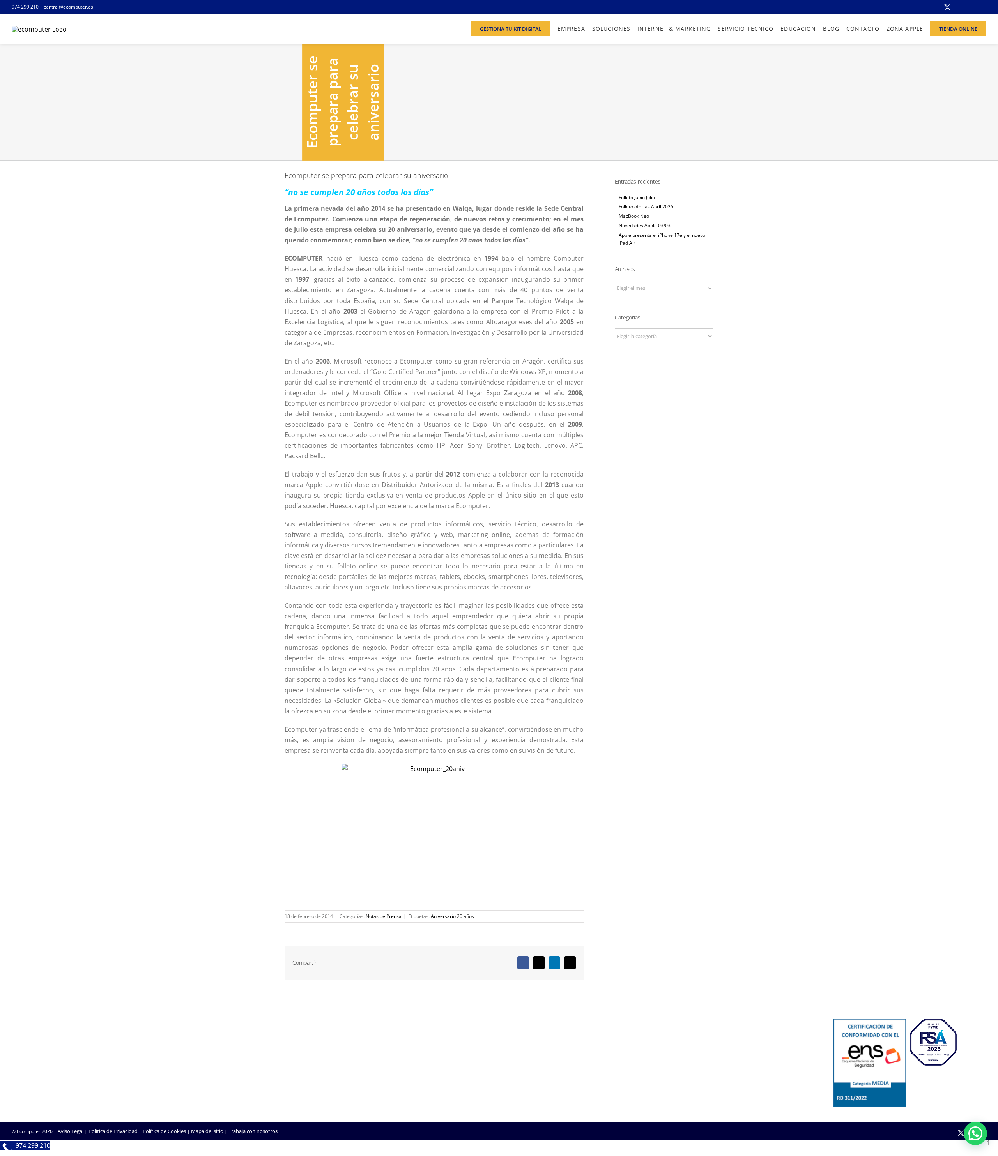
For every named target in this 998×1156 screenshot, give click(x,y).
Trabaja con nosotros (253, 1131)
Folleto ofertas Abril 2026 (646, 206)
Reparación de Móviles (695, 1060)
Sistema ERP (354, 1060)
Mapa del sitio (207, 1131)
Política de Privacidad (113, 1131)
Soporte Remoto (688, 1050)
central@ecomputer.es (68, 7)
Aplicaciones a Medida (530, 1060)
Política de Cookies (164, 1131)
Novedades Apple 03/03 (645, 225)
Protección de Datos (363, 1071)
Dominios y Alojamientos (369, 1050)
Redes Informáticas (362, 1039)
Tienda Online (521, 1050)
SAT (673, 1039)
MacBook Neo (634, 216)
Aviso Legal (70, 1131)
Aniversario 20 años (452, 916)
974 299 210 (25, 7)
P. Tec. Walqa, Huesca (36, 1048)
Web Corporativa (524, 1039)
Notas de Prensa (384, 916)
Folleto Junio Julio (637, 197)
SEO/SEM (515, 1071)
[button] (975, 1133)
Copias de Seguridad (693, 1071)
